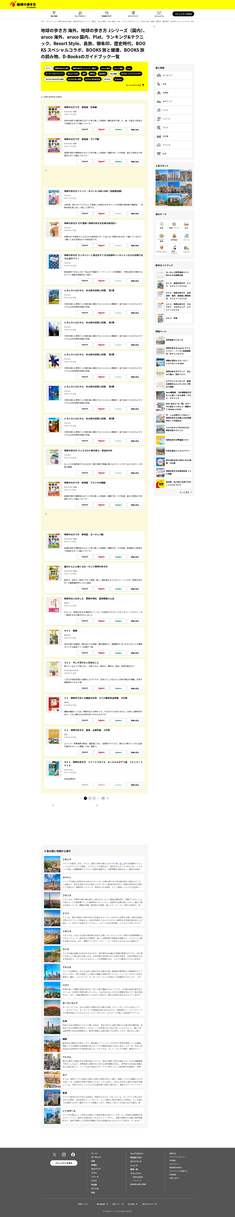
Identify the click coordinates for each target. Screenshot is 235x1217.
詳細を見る (135, 129)
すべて (48, 68)
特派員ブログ (107, 16)
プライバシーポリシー (177, 1157)
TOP (42, 21)
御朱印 (92, 74)
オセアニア (167, 101)
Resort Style (73, 74)
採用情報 (172, 1174)
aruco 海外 (105, 68)
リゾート (166, 119)
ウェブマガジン (80, 16)
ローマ (122, 863)
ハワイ (165, 110)
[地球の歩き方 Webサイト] (23, 4)
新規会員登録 (138, 1177)
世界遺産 (174, 240)
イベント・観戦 (161, 240)
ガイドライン (174, 1164)
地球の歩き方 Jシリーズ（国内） (85, 68)
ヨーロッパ (167, 75)
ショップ (186, 252)
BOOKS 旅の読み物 (92, 79)
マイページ (137, 1180)
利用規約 (172, 1160)
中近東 (165, 136)
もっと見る (184, 492)
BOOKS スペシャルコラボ (131, 74)
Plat (129, 68)
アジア (165, 128)
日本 (164, 154)
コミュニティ (159, 16)
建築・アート (174, 228)
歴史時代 (102, 74)
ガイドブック (133, 16)
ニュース (134, 1165)
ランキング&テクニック (54, 74)
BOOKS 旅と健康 (74, 79)
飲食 (161, 228)
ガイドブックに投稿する (178, 1171)
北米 (164, 84)
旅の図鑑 (113, 74)
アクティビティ (161, 252)
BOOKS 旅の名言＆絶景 (55, 79)
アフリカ (166, 145)
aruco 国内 (118, 68)
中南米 (165, 93)
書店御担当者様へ (176, 1167)
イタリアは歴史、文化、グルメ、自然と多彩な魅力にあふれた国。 (91, 863)
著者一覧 (134, 1169)
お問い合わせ (174, 1178)
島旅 (84, 74)
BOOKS (107, 79)
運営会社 (172, 1153)
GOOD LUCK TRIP (138, 1184)
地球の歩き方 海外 (62, 68)
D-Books (118, 79)
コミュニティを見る (183, 14)
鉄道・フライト (174, 252)
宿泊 (186, 228)
